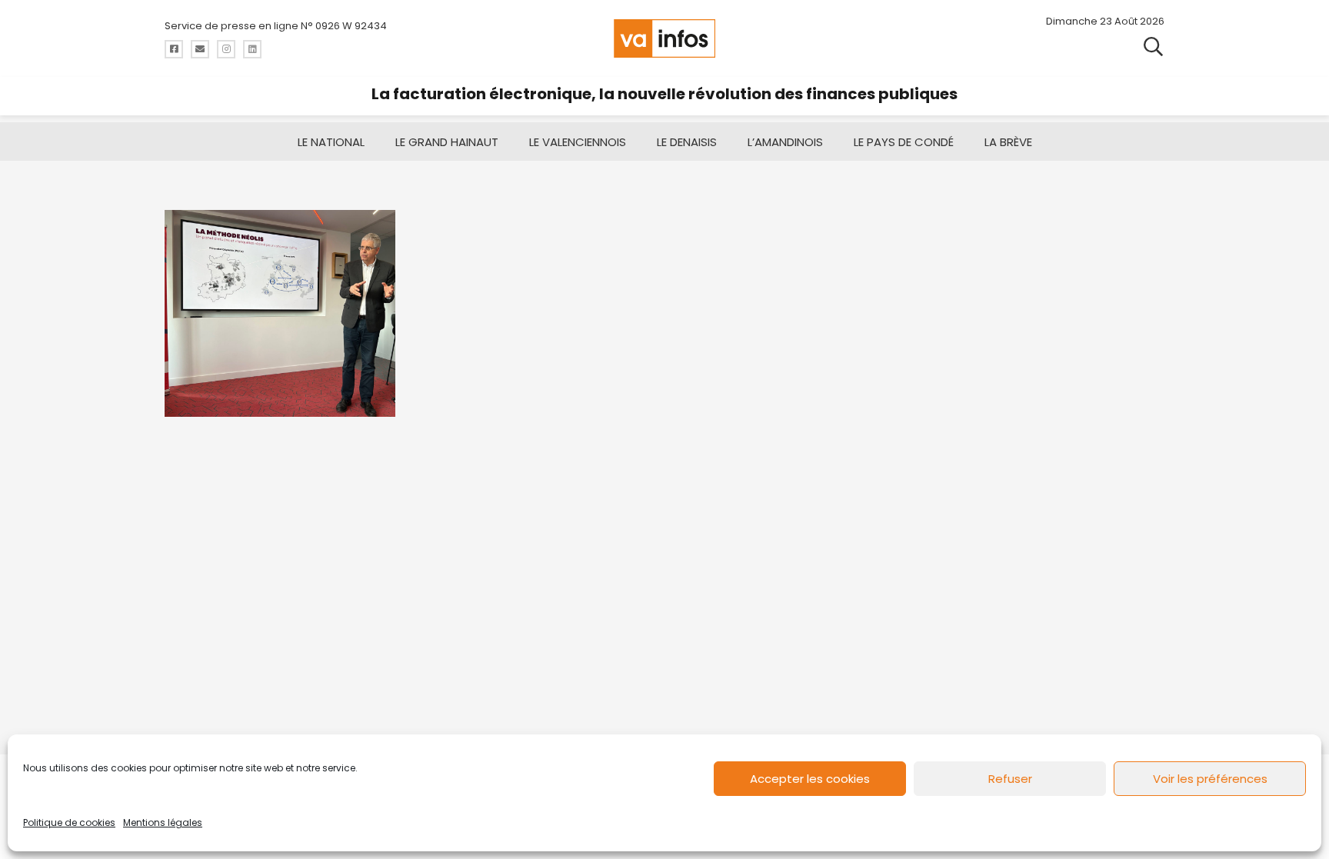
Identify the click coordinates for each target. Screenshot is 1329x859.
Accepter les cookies (810, 779)
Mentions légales (162, 822)
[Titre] (174, 49)
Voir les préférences (1210, 779)
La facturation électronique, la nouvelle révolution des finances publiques (664, 94)
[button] (1153, 45)
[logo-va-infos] (664, 38)
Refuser (1010, 779)
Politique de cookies (69, 822)
